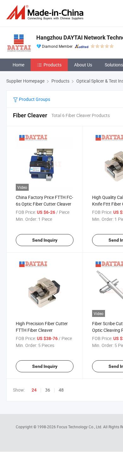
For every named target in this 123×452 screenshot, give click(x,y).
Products (53, 65)
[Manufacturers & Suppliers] (46, 12)
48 (61, 390)
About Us (83, 65)
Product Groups (34, 99)
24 (34, 390)
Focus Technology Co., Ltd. (80, 426)
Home (18, 65)
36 (47, 390)
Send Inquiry (44, 240)
